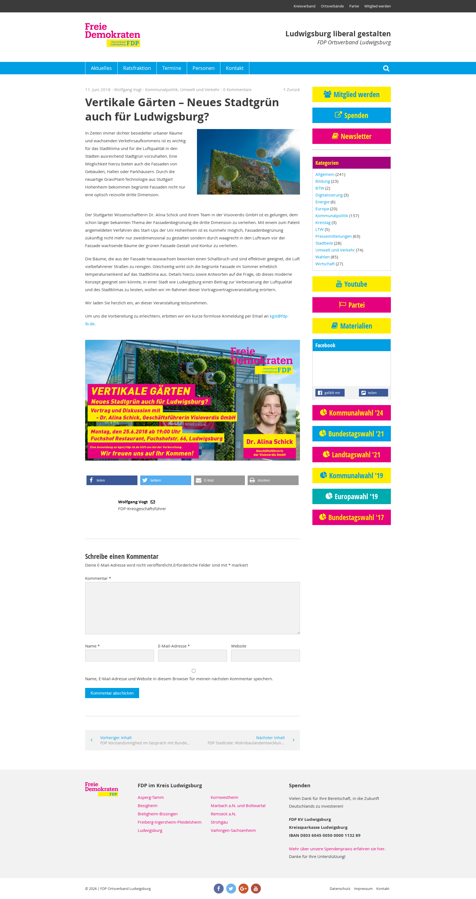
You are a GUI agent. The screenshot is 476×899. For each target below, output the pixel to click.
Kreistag (323, 222)
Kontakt (235, 68)
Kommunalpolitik (161, 89)
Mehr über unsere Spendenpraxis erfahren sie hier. (337, 848)
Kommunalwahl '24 (356, 413)
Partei (354, 6)
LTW (319, 229)
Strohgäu (219, 822)
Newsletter (356, 136)
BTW (319, 188)
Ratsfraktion (137, 68)
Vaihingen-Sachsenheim (233, 830)
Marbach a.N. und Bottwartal (238, 805)
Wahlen (322, 256)
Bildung (322, 181)
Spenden (356, 115)
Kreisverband (304, 6)
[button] (111, 480)
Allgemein (324, 174)
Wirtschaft (325, 263)
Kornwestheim (224, 797)
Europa (322, 208)
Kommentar (98, 578)
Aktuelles (101, 68)
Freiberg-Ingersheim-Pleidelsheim (170, 822)
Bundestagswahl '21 (356, 434)
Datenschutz (340, 888)
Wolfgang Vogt (133, 502)
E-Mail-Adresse (174, 646)
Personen (204, 68)
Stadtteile (324, 243)
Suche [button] (386, 68)
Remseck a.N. (223, 813)
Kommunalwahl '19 (356, 475)
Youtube (355, 284)
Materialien (356, 326)
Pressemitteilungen (333, 236)
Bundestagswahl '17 (356, 517)
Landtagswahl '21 (356, 455)
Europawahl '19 (356, 496)
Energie (322, 201)
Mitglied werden (377, 6)
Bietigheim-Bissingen (158, 813)
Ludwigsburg (150, 830)
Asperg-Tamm (151, 797)
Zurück (293, 89)
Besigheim (148, 805)
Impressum (363, 888)
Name (92, 646)
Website (238, 646)
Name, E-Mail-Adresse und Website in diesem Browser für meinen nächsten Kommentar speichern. (179, 678)
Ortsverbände (332, 6)
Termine (171, 68)
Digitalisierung (329, 195)
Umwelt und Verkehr (200, 89)
